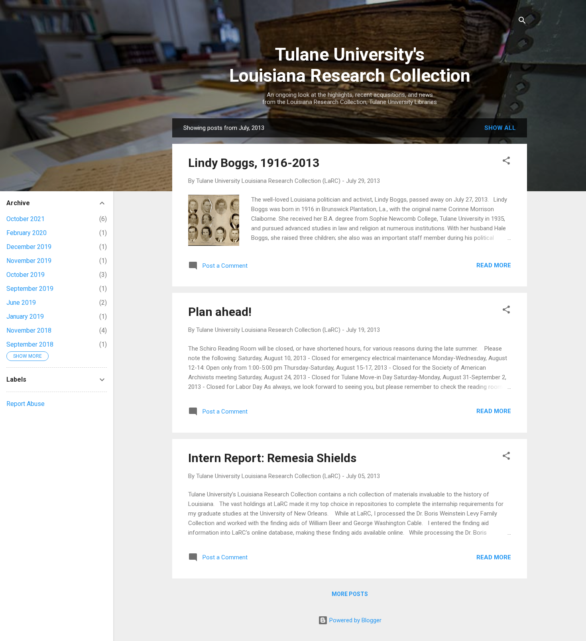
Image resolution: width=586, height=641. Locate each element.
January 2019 (25, 316)
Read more (493, 265)
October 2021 (25, 219)
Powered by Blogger (354, 620)
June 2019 (21, 302)
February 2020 (26, 233)
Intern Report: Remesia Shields (272, 458)
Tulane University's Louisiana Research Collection (349, 65)
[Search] (522, 22)
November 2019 (28, 261)
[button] (506, 162)
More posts (350, 594)
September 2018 (29, 344)
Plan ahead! (220, 312)
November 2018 (28, 330)
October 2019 (25, 274)
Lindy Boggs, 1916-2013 (253, 163)
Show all (500, 127)
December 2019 (28, 247)
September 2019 (29, 288)
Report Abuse (25, 404)
